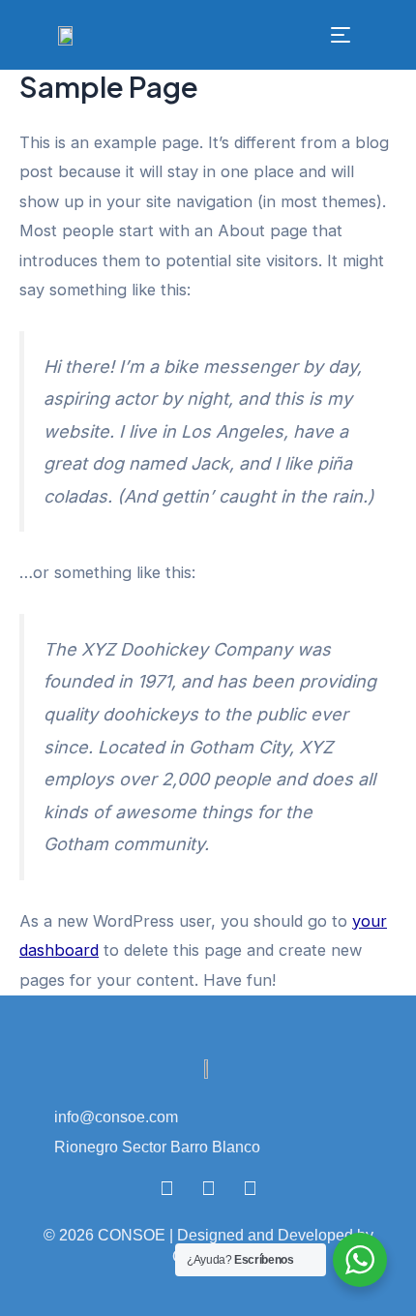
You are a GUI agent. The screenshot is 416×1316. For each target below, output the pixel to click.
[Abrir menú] (340, 34)
